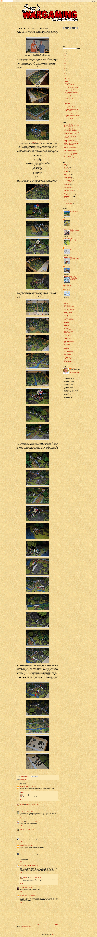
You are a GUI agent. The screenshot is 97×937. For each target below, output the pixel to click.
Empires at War (67, 175)
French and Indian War (68, 180)
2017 (65, 68)
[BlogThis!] (33, 776)
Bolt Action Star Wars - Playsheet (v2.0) (71, 132)
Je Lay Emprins (67, 289)
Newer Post (19, 924)
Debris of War (66, 313)
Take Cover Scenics (67, 355)
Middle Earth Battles (68, 187)
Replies (22, 792)
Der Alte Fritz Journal (68, 229)
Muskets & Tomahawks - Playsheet (70, 149)
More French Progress (69, 98)
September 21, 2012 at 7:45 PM (30, 786)
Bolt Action (66, 171)
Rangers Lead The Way (69, 105)
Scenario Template (67, 156)
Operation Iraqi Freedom (68, 196)
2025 (65, 55)
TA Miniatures (66, 353)
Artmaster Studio (67, 308)
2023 (65, 58)
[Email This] (31, 776)
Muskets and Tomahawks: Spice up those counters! (71, 110)
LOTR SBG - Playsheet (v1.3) (69, 134)
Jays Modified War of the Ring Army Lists (71, 159)
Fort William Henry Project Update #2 (72, 87)
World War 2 (66, 204)
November (67, 80)
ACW (65, 164)
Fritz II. (21, 829)
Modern (65, 189)
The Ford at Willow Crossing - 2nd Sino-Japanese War (73, 240)
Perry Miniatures (67, 344)
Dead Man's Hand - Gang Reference (71, 146)
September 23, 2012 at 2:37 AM (28, 811)
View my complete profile (74, 372)
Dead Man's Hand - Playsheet (69, 144)
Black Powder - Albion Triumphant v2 (71, 153)
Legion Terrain (66, 337)
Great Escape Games (68, 324)
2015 (65, 71)
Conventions (66, 173)
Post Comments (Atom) (26, 926)
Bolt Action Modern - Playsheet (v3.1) (71, 141)
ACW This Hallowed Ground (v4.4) (70, 130)
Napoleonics (66, 191)
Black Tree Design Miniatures (69, 309)
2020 (65, 63)
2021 (65, 62)
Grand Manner (66, 322)
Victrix (65, 360)
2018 (65, 66)
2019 (65, 65)
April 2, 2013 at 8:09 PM (27, 887)
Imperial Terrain (67, 332)
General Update (67, 184)
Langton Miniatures (67, 335)
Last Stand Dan (23, 865)
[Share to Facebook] (35, 776)
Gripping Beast (67, 325)
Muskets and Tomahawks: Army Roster (72, 112)
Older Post (56, 924)
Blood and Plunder (67, 170)
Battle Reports (66, 167)
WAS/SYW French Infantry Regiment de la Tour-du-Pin (74, 268)
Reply (21, 790)
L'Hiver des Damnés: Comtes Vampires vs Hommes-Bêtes (73, 278)
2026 (65, 53)
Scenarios (66, 199)
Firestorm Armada (67, 177)
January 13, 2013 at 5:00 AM (30, 853)
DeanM (21, 887)
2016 (65, 70)
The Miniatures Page (68, 357)
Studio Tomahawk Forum (68, 351)
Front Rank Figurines (68, 318)
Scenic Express (67, 350)
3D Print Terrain (67, 303)
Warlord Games (67, 363)
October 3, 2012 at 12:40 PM (28, 829)
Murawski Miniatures (68, 339)
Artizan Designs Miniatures (69, 306)
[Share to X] (34, 776)
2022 (65, 60)
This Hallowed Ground (68, 203)
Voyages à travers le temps (69, 276)
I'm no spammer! (68, 100)
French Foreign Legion (68, 178)
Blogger (53, 934)
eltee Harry (22, 845)
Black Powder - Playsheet (69, 151)
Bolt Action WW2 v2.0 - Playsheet (70, 140)
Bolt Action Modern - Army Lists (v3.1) (71, 143)
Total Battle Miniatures (68, 358)
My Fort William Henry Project (70, 90)
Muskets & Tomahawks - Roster (70, 150)
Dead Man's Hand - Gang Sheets (70, 147)
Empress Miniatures (67, 315)
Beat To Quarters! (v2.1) (68, 138)
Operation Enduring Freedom (69, 194)
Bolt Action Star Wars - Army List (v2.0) (71, 133)
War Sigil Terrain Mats (68, 361)
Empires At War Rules (68, 124)
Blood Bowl (66, 168)
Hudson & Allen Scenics (68, 331)
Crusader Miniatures (68, 312)
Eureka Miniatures (67, 316)
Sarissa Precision (67, 348)
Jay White (25, 795)
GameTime (66, 183)
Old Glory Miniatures (68, 342)
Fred (21, 811)
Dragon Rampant (73, 220)
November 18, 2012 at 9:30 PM (31, 845)
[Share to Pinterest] (37, 776)
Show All (79, 298)
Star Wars (66, 200)
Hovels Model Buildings (68, 329)
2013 (65, 75)
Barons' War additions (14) (74, 211)
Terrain (65, 202)
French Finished (68, 96)
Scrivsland (66, 210)
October (66, 81)
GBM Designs (66, 321)
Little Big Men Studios (68, 338)
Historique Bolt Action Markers (69, 326)
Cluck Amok (66, 219)
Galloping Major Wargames (69, 319)
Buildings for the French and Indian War (72, 113)
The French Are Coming (69, 101)
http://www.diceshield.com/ (37, 142)
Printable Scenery (67, 345)
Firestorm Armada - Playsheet (69, 154)
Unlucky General (67, 248)
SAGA (65, 197)
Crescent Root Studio (68, 310)
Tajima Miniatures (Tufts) (68, 354)
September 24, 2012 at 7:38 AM (32, 821)
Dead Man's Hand (67, 174)
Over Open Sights (67, 266)
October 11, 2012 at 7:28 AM (28, 838)
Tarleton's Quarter (68, 285)
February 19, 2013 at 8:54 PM (32, 865)
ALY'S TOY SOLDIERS (68, 257)
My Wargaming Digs (69, 95)
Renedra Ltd (66, 347)
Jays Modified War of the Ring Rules (71, 157)
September (67, 83)
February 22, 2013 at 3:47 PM (35, 795)
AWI (64, 165)
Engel (21, 838)
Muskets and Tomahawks (68, 190)
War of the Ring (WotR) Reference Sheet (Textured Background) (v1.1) (71, 129)
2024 (65, 57)
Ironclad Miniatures (67, 334)
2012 (65, 76)
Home (38, 924)
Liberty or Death (67, 186)
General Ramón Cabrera (68, 286)
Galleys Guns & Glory (68, 181)
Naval (65, 193)
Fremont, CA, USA (23, 779)
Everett (21, 895)
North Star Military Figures (69, 341)
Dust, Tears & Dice (68, 238)
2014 (65, 73)
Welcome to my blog (69, 118)
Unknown (22, 786)
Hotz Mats (66, 328)
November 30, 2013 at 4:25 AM (29, 895)
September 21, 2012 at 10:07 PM (32, 804)
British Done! (67, 103)
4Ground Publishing (68, 305)
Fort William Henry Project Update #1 (72, 89)
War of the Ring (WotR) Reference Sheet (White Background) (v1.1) (71, 126)
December (67, 78)
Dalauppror (22, 853)
